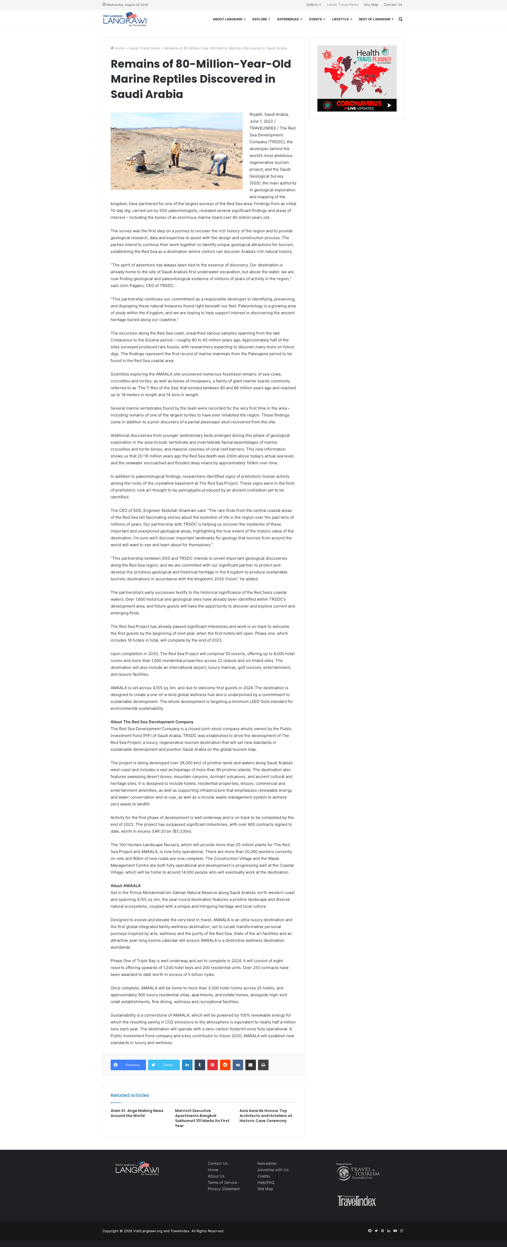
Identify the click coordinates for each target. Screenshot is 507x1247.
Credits (263, 1176)
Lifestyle (340, 19)
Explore (259, 19)
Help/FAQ (265, 1182)
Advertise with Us (272, 1169)
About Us (216, 1176)
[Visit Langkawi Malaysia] (124, 19)
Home (119, 48)
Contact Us (393, 4)
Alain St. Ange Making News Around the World (137, 1113)
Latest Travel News (343, 4)
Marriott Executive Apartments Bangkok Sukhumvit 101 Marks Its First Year (202, 1118)
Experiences (288, 19)
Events (315, 19)
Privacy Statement (224, 1188)
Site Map (371, 4)
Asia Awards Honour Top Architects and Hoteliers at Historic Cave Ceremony (266, 1115)
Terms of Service (222, 1182)
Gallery (312, 4)
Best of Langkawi (374, 19)
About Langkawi (227, 19)
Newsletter (266, 1163)
